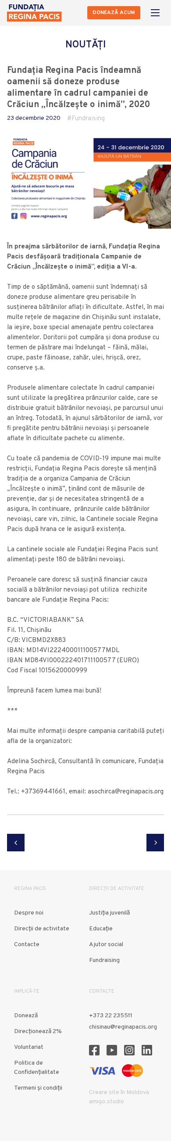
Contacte (26, 944)
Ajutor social (106, 944)
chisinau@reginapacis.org (123, 1027)
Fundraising (88, 119)
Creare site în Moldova (119, 1092)
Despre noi (28, 913)
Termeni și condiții (38, 1088)
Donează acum (114, 12)
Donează (26, 1015)
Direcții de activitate (41, 929)
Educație (101, 929)
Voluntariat (28, 1047)
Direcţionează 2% (38, 1031)
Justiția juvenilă (109, 913)
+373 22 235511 (110, 1015)
